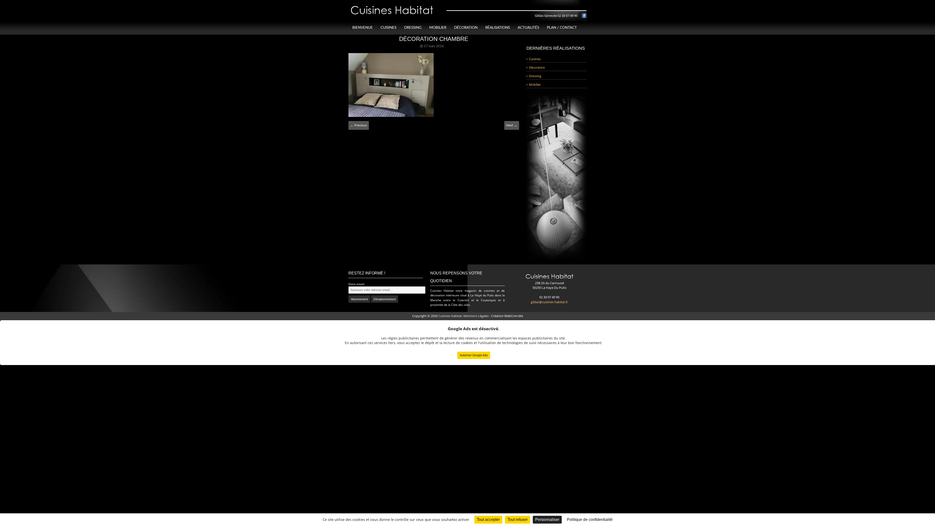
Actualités (528, 27)
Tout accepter (488, 519)
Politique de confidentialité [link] (590, 519)
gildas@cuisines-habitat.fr (549, 302)
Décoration (465, 27)
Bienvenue (362, 27)
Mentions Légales (476, 316)
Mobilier (437, 27)
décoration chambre (433, 39)
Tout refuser (517, 519)
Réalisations (497, 27)
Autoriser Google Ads (474, 355)
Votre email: (356, 284)
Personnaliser (547, 519)
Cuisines (388, 27)
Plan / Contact (562, 27)
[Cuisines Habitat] (392, 6)
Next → (511, 125)
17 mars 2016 (434, 46)
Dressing (412, 27)
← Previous (358, 125)
